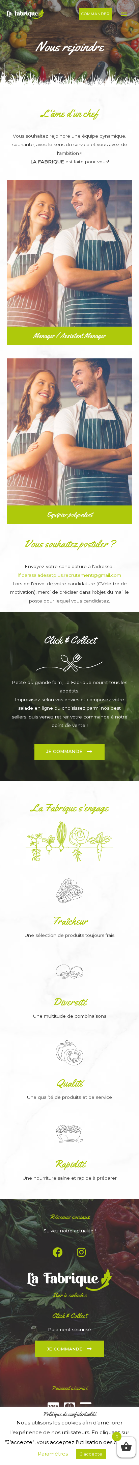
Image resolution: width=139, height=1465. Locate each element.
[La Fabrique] (25, 14)
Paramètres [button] (53, 1453)
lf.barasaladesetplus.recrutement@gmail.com (69, 575)
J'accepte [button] (91, 1454)
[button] (95, 14)
